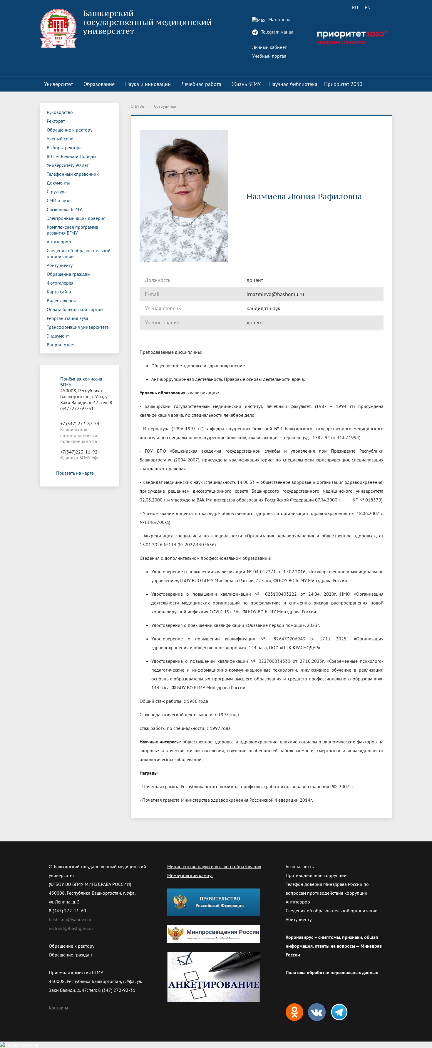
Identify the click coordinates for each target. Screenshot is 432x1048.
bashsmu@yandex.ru (70, 919)
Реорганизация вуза (67, 318)
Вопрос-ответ (61, 345)
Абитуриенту (60, 265)
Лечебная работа (201, 84)
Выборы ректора (64, 147)
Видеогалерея (61, 300)
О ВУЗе (137, 106)
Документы (58, 183)
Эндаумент (58, 336)
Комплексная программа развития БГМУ (72, 230)
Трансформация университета (78, 327)
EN (368, 7)
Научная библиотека (293, 84)
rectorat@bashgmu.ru (71, 928)
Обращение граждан (68, 274)
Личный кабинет (269, 47)
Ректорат (56, 121)
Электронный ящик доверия (76, 218)
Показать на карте (75, 473)
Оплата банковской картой (75, 309)
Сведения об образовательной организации (78, 253)
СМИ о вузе (58, 200)
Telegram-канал (276, 32)
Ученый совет (61, 139)
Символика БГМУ (64, 209)
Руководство (60, 112)
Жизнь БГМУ (246, 84)
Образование (99, 84)
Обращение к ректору (69, 130)
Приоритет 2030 (343, 84)
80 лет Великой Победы (71, 156)
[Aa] (384, 7)
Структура (57, 192)
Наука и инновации (148, 84)
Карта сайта (59, 292)
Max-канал (278, 19)
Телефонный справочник (73, 174)
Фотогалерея (60, 283)
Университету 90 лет (67, 165)
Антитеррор (59, 242)
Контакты (58, 1008)
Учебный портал (269, 56)
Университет (58, 84)
